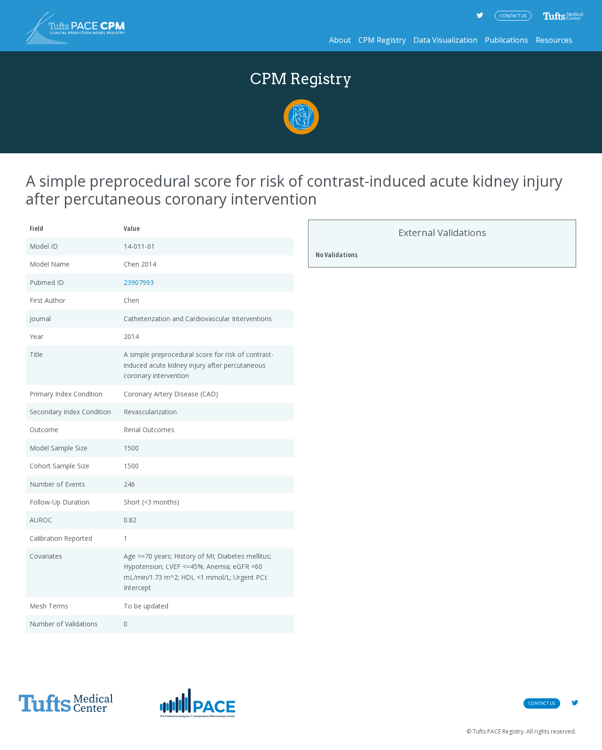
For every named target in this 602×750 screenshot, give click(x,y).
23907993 (139, 282)
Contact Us (513, 16)
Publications (506, 40)
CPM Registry (382, 40)
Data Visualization (445, 40)
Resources (554, 40)
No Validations (336, 254)
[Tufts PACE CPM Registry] (75, 28)
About (340, 40)
